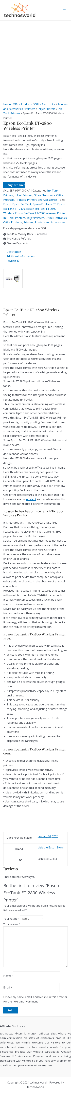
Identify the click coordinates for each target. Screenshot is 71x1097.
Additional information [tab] (21, 256)
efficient (31, 499)
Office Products (22, 104)
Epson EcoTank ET (44, 204)
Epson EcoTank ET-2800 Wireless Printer (40, 213)
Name (8, 975)
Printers (30, 109)
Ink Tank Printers (14, 218)
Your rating (11, 918)
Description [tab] (14, 252)
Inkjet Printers (46, 109)
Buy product (16, 185)
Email (7, 987)
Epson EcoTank (22, 204)
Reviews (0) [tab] (13, 261)
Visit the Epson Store (51, 847)
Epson (7, 204)
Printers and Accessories (42, 200)
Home (7, 104)
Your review (11, 924)
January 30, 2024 (48, 836)
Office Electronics (44, 104)
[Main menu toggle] (64, 10)
